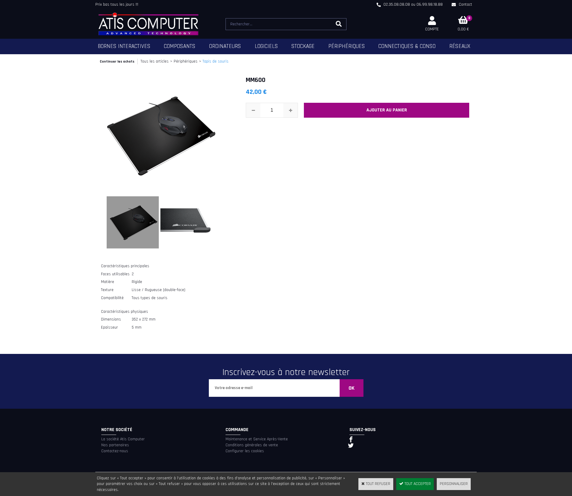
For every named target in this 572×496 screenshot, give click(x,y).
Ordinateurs (225, 46)
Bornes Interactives (124, 46)
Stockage (303, 46)
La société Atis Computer (123, 439)
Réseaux (459, 46)
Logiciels (266, 46)
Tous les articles (155, 61)
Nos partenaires (115, 445)
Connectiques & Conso (407, 46)
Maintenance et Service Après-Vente (257, 439)
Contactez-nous (114, 451)
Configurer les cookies (245, 451)
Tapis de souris (216, 61)
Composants (179, 46)
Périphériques (346, 46)
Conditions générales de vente (252, 445)
